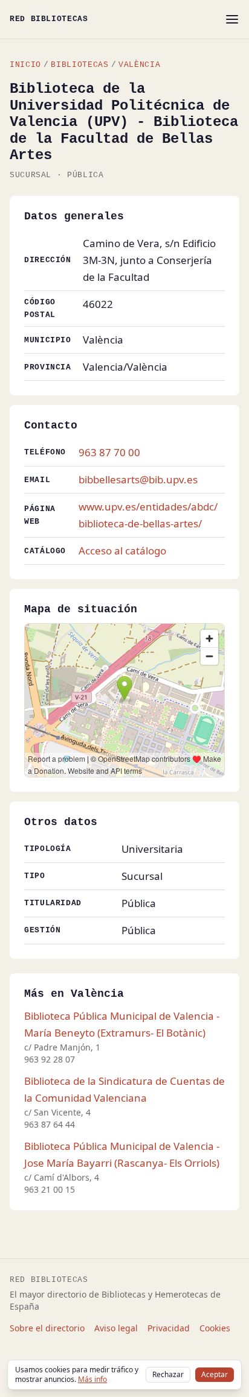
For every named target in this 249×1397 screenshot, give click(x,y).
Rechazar (168, 1374)
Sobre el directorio (47, 1328)
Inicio (25, 64)
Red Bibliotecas (49, 19)
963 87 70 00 (109, 452)
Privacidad (168, 1328)
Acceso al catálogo (122, 550)
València (139, 64)
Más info (92, 1379)
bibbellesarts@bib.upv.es (138, 479)
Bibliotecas (79, 64)
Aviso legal (116, 1328)
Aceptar (214, 1374)
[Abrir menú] (232, 19)
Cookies (214, 1328)
